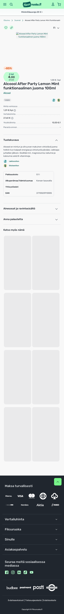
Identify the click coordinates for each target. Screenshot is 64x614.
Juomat (17, 20)
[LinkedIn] (19, 572)
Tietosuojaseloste (33, 600)
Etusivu (7, 20)
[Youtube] (31, 572)
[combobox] (56, 27)
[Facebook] (7, 572)
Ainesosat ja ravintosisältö (19, 208)
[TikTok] (25, 572)
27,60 (11, 80)
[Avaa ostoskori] (59, 4)
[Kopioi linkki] (11, 27)
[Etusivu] (32, 4)
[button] (5, 4)
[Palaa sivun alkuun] (58, 481)
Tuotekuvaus (11, 139)
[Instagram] (13, 572)
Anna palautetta (13, 219)
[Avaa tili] (53, 4)
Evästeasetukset (16, 600)
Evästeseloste (49, 600)
